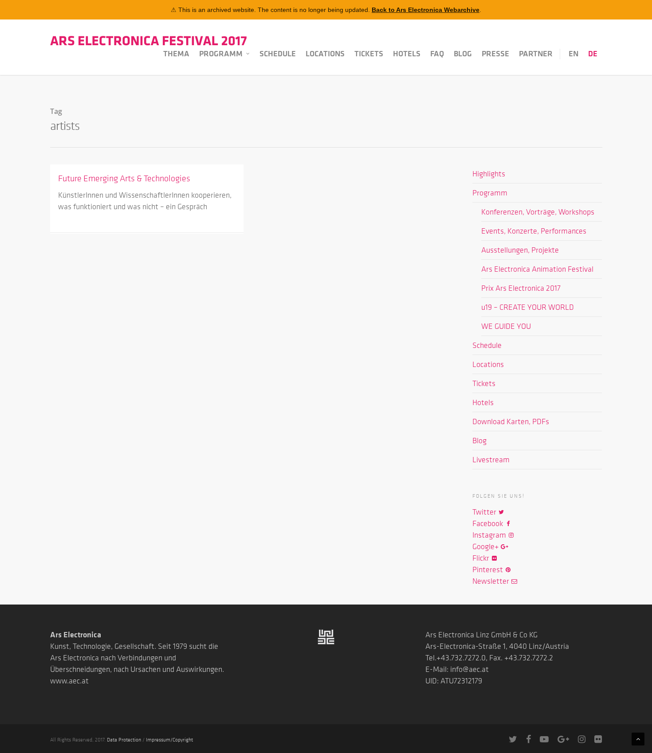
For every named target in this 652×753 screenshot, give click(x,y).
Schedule (277, 53)
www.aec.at (69, 681)
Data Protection (124, 739)
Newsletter (491, 581)
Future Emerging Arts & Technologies (124, 178)
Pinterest (488, 569)
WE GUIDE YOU (506, 326)
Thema (176, 53)
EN (573, 53)
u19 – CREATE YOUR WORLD (527, 307)
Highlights (488, 174)
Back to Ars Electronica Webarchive (425, 9)
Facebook (488, 523)
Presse (495, 53)
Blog (463, 53)
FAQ (437, 53)
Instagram (490, 535)
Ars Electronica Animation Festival (537, 269)
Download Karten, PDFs (510, 421)
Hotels (406, 53)
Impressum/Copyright (169, 739)
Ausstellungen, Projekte (520, 250)
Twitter (485, 512)
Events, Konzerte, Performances (533, 231)
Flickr (481, 558)
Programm (221, 53)
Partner (536, 53)
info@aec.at (469, 669)
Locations (325, 53)
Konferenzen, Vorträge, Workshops (537, 212)
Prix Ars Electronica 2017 (521, 288)
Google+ (486, 546)
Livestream (491, 459)
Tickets (368, 53)
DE (592, 53)
